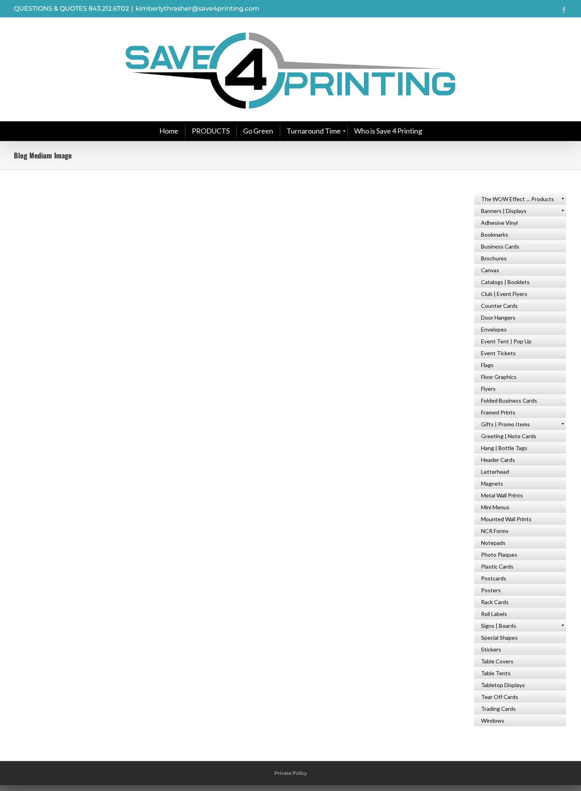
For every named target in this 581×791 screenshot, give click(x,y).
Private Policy (290, 773)
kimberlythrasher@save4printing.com (197, 8)
